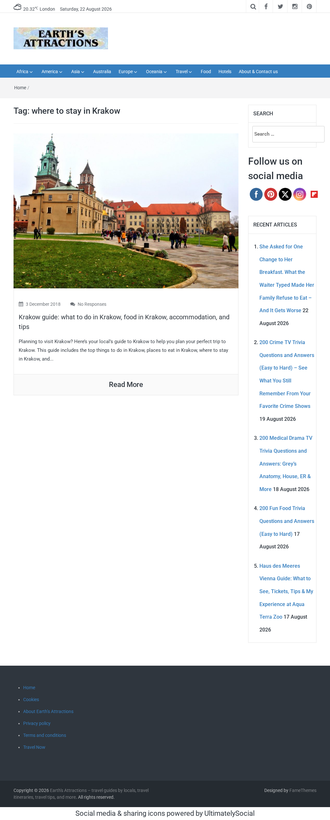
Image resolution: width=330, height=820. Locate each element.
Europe (126, 71)
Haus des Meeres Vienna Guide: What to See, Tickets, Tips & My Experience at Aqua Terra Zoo (286, 591)
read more (126, 385)
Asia (75, 71)
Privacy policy (37, 723)
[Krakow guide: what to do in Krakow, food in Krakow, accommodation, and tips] (126, 210)
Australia (102, 71)
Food (206, 71)
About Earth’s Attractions (48, 711)
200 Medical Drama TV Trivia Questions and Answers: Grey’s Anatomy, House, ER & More (285, 463)
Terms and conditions (44, 735)
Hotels (224, 71)
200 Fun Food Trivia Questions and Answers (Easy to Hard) (286, 521)
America (50, 71)
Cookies (31, 699)
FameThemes (302, 790)
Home (20, 87)
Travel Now (34, 747)
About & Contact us (258, 71)
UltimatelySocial (229, 813)
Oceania (154, 71)
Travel (182, 71)
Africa (22, 71)
